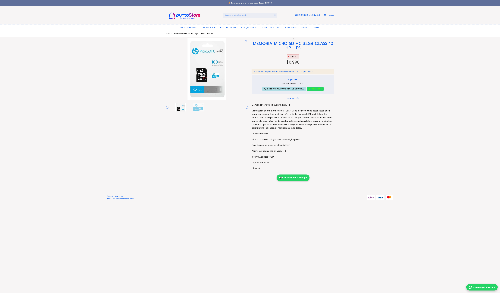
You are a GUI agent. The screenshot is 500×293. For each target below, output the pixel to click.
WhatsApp (316, 89)
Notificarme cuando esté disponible (285, 89)
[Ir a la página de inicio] (184, 15)
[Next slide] (246, 107)
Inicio (168, 34)
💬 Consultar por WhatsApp (293, 178)
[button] (189, 27)
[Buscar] (275, 15)
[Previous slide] (168, 107)
